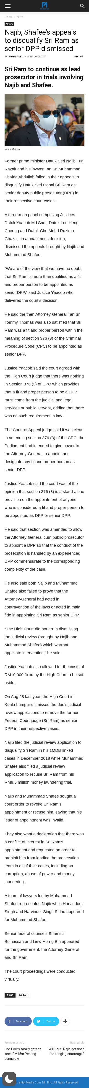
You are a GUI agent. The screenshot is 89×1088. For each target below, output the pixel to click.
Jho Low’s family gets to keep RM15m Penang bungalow (23, 1054)
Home (9, 17)
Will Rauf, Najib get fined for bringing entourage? (66, 1051)
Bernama (15, 56)
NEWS (20, 17)
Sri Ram (23, 995)
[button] (9, 1079)
